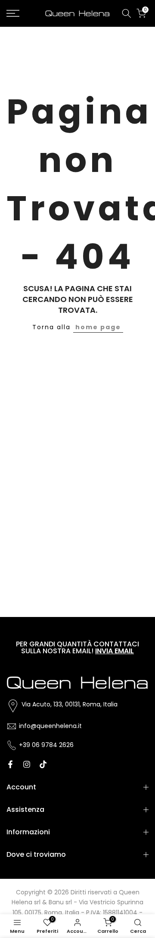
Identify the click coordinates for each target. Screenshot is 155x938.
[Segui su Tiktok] (43, 764)
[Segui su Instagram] (27, 764)
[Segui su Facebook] (10, 764)
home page (98, 327)
